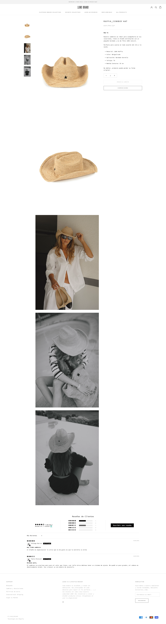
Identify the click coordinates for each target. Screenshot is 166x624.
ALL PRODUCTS (121, 12)
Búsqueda (9, 585)
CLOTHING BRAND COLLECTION (50, 12)
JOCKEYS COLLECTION (73, 12)
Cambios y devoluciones (14, 588)
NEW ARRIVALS (107, 12)
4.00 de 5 (48, 524)
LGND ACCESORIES (91, 12)
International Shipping (14, 594)
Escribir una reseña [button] (122, 525)
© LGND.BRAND (13, 616)
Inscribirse (142, 600)
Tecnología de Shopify (16, 619)
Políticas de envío (13, 591)
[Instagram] (63, 602)
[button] (72, 520)
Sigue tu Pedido (12, 597)
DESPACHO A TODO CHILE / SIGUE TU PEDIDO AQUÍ (83, 1)
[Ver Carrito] (160, 7)
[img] (31, 541)
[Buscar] (156, 7)
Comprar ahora (123, 88)
